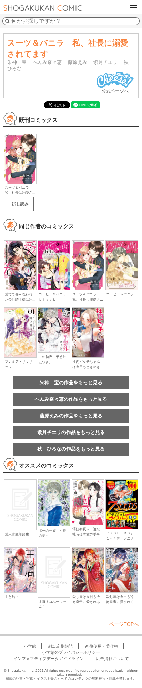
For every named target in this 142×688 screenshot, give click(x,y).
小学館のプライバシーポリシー (71, 652)
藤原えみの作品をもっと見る (71, 415)
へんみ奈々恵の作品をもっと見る (71, 399)
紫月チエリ (105, 62)
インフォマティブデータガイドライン (48, 658)
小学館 (30, 646)
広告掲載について (112, 658)
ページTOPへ (124, 624)
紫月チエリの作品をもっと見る (71, 432)
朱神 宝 (17, 62)
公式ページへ (115, 91)
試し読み (20, 204)
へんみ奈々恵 (47, 62)
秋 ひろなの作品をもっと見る (71, 449)
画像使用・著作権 (101, 646)
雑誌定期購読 (60, 646)
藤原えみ (77, 62)
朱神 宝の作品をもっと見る (71, 382)
